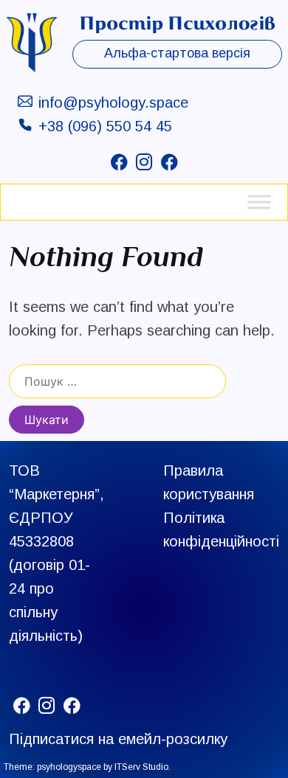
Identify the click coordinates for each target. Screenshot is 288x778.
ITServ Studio (141, 767)
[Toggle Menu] (259, 202)
